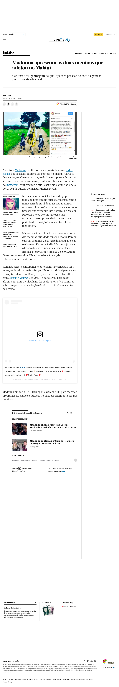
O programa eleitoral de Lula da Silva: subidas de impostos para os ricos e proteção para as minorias (103, 213)
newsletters (9, 603)
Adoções (50, 460)
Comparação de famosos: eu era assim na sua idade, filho (9, 223)
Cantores (42, 460)
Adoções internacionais (29, 460)
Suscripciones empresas (78, 679)
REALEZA (94, 53)
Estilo (8, 52)
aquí (63, 471)
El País (32, 447)
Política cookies (33, 679)
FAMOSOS (87, 53)
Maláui (57, 460)
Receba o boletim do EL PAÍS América (29, 413)
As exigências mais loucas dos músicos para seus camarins (10, 235)
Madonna (20, 170)
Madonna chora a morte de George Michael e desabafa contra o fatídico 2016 (53, 426)
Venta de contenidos (15, 679)
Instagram (12, 185)
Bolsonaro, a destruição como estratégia (103, 199)
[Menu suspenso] (4, 40)
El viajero (78, 53)
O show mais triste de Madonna (10, 213)
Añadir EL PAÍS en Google (68, 104)
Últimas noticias (98, 194)
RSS (87, 679)
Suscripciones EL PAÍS (63, 679)
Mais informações (18, 471)
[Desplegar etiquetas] (75, 460)
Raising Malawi (19, 277)
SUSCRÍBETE (98, 34)
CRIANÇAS (113, 53)
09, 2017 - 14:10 (15, 98)
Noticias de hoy (7, 682)
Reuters (7, 96)
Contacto (5, 679)
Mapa (54, 679)
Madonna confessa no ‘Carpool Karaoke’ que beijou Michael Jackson (52, 442)
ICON (106, 53)
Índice (91, 679)
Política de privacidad (45, 679)
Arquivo (45, 602)
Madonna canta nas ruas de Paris (10, 245)
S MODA (101, 53)
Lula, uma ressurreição (105, 205)
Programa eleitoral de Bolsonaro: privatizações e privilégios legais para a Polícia (103, 223)
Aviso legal (24, 679)
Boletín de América (12, 608)
